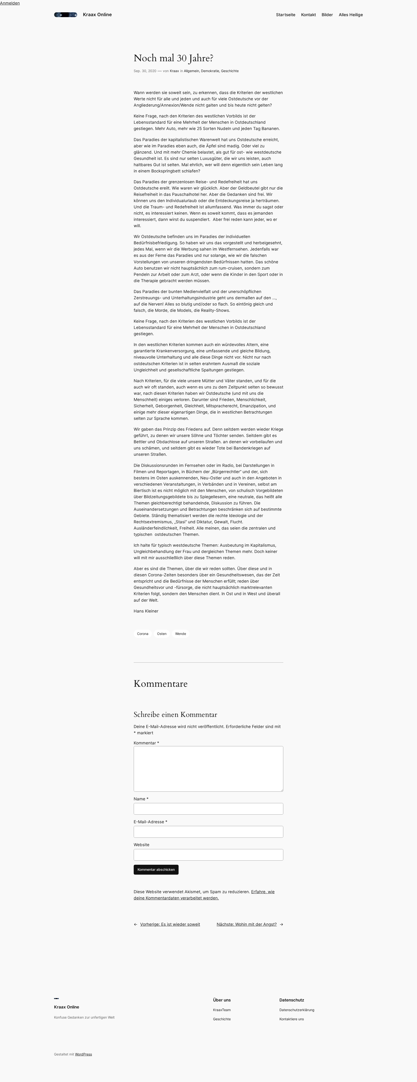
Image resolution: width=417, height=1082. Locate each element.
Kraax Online (97, 14)
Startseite (285, 14)
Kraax (174, 71)
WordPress (83, 1054)
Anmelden (10, 3)
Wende (180, 634)
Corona (142, 634)
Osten (162, 634)
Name (141, 798)
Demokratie (210, 71)
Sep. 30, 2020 (145, 71)
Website (141, 844)
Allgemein (191, 71)
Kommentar (146, 743)
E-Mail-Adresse (150, 821)
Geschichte (230, 71)
